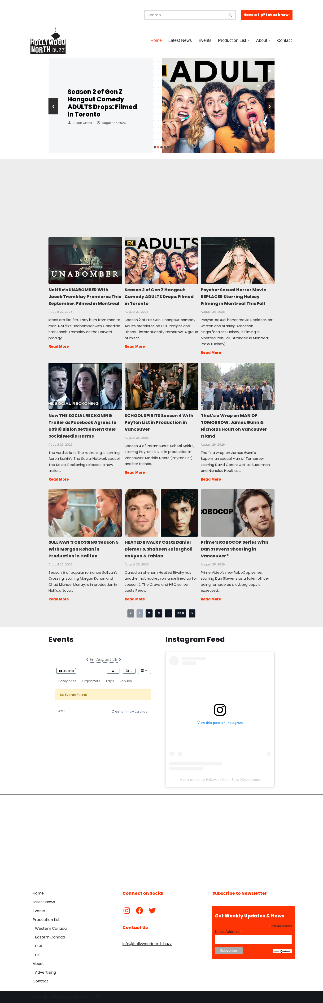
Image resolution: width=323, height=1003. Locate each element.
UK (37, 955)
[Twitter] (152, 910)
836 (180, 613)
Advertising (45, 972)
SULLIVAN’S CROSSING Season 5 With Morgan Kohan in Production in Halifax (85, 512)
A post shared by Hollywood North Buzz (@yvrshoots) (220, 780)
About (38, 963)
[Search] (230, 15)
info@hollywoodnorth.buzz (147, 944)
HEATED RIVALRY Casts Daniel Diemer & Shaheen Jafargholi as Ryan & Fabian (161, 512)
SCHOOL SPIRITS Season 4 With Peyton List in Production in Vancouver (161, 386)
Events (204, 40)
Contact (284, 40)
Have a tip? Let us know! (267, 14)
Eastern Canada (50, 937)
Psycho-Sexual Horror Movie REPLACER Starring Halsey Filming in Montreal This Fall (103, 103)
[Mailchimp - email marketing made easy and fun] (282, 952)
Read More (58, 346)
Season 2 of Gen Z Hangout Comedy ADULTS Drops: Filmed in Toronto (161, 260)
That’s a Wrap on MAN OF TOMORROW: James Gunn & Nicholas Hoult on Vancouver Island (237, 386)
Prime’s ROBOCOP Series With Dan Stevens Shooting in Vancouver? (237, 512)
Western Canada (51, 928)
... (168, 613)
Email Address (228, 931)
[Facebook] (139, 910)
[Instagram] (126, 910)
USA (38, 946)
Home (156, 40)
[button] (248, 40)
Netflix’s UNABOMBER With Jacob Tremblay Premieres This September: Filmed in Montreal (85, 260)
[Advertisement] (161, 192)
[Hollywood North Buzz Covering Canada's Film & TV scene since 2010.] (48, 40)
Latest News (180, 40)
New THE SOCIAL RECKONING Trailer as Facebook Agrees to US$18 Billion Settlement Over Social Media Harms (85, 386)
